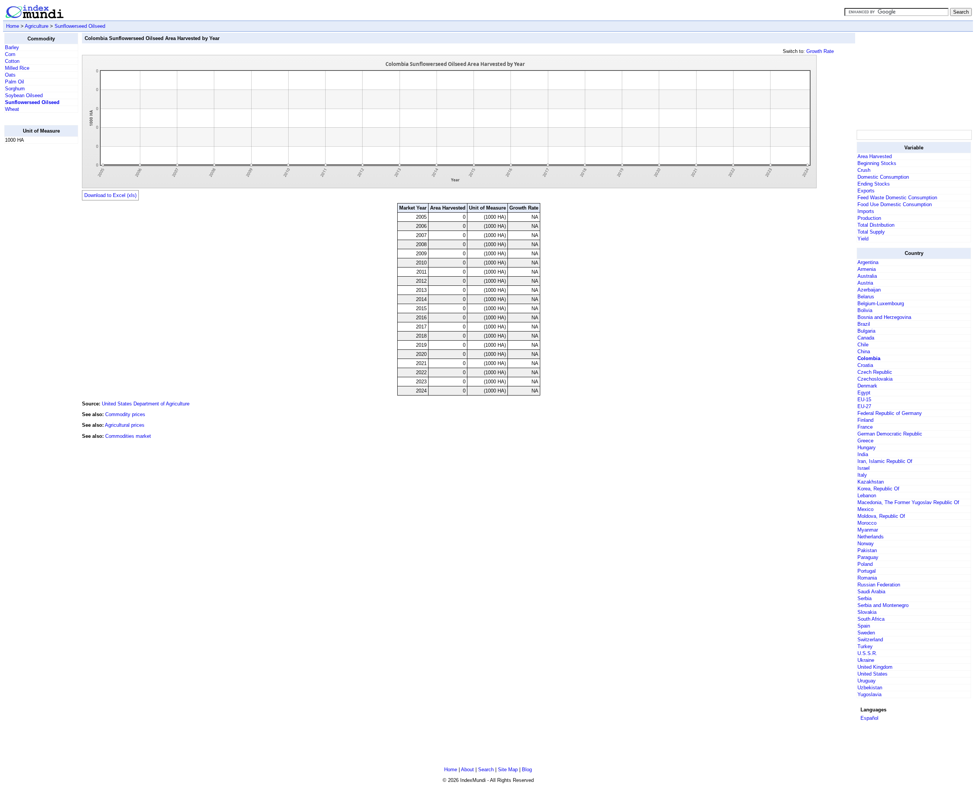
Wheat (12, 109)
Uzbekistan (869, 687)
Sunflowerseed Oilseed (80, 26)
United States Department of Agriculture (145, 404)
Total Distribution (875, 225)
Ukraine (865, 660)
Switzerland (870, 639)
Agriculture (36, 26)
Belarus (865, 297)
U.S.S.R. (867, 653)
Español (869, 718)
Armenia (866, 269)
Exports (866, 191)
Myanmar (867, 530)
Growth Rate (820, 51)
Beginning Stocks (876, 163)
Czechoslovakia (875, 379)
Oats (10, 75)
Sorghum (15, 88)
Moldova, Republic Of (881, 516)
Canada (865, 338)
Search (486, 769)
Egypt (863, 393)
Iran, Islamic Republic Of (884, 461)
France (865, 427)
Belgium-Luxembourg (880, 303)
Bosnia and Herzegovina (884, 317)
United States (872, 674)
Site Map (508, 769)
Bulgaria (866, 331)
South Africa (870, 619)
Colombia (868, 358)
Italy (862, 475)
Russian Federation (878, 585)
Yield (862, 239)
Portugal (866, 571)
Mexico (865, 509)
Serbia (864, 598)
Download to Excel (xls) (110, 195)
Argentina (867, 262)
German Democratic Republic (889, 434)
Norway (865, 543)
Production (869, 218)
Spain (863, 626)
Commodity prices (125, 414)
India (862, 454)
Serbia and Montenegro (883, 605)
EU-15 (864, 399)
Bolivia (864, 310)
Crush (863, 170)
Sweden (866, 633)
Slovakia (866, 612)
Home (12, 26)
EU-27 (864, 406)
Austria (865, 283)
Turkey (865, 646)
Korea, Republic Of (878, 489)
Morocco (866, 523)
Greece (865, 441)
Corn (10, 54)
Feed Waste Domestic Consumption (897, 197)
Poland (865, 564)
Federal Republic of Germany (889, 413)
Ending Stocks (873, 184)
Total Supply (871, 232)
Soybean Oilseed (24, 95)
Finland (865, 420)
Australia (867, 276)
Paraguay (867, 557)
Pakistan (867, 550)
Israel (863, 468)
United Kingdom (875, 667)
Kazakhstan (870, 482)
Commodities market (128, 436)
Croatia (865, 365)
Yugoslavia (869, 694)
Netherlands (870, 537)
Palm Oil (14, 82)
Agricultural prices (124, 425)
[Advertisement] (34, 264)
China (863, 351)
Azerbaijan (869, 290)
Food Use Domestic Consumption (894, 204)
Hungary (866, 447)
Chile (862, 345)
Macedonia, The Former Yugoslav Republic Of (908, 502)
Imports (865, 211)
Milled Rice (17, 68)
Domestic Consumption (883, 177)
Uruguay (866, 681)
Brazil (863, 324)
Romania (867, 578)
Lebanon (866, 495)
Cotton (12, 61)
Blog (527, 769)
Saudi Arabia (871, 591)
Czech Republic (874, 372)
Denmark (867, 386)
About (467, 769)
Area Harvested (874, 156)
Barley (12, 47)
